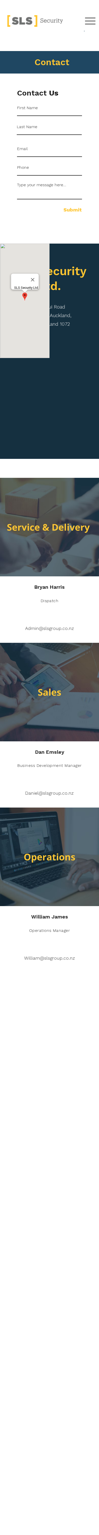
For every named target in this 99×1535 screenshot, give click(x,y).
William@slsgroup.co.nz (49, 958)
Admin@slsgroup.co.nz (49, 628)
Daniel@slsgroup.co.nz (49, 793)
